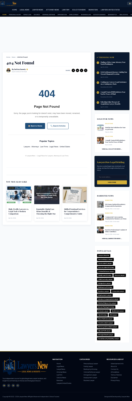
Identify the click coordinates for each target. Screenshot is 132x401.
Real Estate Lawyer (118, 311)
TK (13, 385)
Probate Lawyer (103, 311)
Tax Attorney (102, 315)
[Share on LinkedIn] (77, 70)
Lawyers (27, 147)
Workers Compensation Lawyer (108, 299)
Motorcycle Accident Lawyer (107, 327)
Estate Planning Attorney (106, 307)
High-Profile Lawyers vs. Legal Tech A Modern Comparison (18, 211)
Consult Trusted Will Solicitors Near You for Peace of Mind (113, 93)
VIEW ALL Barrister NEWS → (112, 238)
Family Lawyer (88, 366)
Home (14, 10)
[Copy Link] (85, 70)
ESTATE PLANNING (99, 14)
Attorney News (52, 10)
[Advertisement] (66, 34)
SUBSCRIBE (112, 182)
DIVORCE (37, 14)
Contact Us (114, 369)
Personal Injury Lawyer (105, 259)
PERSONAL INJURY (15, 14)
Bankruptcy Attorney (105, 287)
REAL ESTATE (124, 14)
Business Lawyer (103, 291)
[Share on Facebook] (73, 70)
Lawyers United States (110, 10)
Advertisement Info (117, 363)
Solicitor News (79, 10)
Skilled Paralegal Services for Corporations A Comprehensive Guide (74, 211)
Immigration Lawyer (104, 283)
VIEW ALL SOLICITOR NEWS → (112, 149)
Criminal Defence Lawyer (92, 372)
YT (18, 385)
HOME (4, 14)
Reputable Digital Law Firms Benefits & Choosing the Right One (46, 211)
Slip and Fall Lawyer (104, 331)
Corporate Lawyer (118, 291)
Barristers (93, 10)
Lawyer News (37, 10)
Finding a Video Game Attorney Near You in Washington (113, 63)
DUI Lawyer (113, 315)
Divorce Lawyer (120, 275)
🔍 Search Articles (57, 126)
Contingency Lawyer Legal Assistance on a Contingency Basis (114, 83)
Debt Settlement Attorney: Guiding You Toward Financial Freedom (114, 73)
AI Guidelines (115, 372)
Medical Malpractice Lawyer (107, 303)
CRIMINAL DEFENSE (48, 14)
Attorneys (35, 147)
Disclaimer (114, 377)
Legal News (24, 10)
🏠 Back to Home (35, 126)
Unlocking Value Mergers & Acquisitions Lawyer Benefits (110, 103)
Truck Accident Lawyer (105, 323)
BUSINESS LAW (86, 14)
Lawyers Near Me (103, 255)
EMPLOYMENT (74, 14)
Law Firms (44, 147)
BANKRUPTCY (112, 14)
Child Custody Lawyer (105, 279)
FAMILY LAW (27, 14)
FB (4, 385)
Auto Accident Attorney (106, 267)
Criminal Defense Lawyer (106, 271)
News (13, 57)
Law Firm (65, 10)
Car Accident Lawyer (105, 263)
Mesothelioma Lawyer (105, 319)
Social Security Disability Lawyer (108, 338)
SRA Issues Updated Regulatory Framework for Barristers (115, 205)
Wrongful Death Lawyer (105, 335)
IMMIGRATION (62, 14)
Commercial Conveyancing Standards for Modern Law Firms (115, 218)
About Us (114, 366)
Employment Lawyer (104, 295)
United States (65, 147)
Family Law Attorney (104, 275)
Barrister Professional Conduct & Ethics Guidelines (116, 230)
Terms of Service (116, 375)
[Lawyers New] (8, 3)
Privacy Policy (115, 380)
